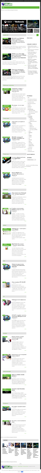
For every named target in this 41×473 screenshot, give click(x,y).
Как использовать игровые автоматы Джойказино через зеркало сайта (32, 56)
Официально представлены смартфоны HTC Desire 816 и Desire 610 (18, 265)
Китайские (30, 147)
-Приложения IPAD (32, 110)
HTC (4, 260)
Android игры (32, 119)
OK (22, 471)
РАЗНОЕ (5, 333)
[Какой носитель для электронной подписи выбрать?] (11, 445)
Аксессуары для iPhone (33, 129)
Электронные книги (31, 151)
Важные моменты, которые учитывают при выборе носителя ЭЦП (18, 338)
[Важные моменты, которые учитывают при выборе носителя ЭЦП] (5, 445)
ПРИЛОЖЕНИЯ (7, 371)
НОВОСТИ (5, 35)
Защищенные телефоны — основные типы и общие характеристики (17, 90)
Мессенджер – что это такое (18, 105)
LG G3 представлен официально (19, 299)
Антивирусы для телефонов (32, 100)
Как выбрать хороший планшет (19, 406)
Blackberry (30, 132)
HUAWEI (30, 135)
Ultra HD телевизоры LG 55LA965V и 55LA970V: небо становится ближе (18, 138)
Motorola (30, 139)
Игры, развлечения (32, 113)
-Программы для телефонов (33, 111)
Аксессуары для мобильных (32, 99)
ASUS (30, 131)
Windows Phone (31, 145)
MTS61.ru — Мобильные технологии (20, 466)
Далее (25, 49)
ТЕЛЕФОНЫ (30, 116)
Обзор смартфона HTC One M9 (18, 282)
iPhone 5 (31, 125)
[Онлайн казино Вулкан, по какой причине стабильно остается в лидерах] (17, 445)
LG (3, 296)
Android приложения (33, 121)
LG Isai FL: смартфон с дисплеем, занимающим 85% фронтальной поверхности (19, 316)
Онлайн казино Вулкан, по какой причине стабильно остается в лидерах (32, 53)
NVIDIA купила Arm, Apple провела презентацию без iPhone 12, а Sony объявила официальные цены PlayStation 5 (19, 56)
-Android (31, 118)
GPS (28, 97)
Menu (3, 7)
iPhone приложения (33, 128)
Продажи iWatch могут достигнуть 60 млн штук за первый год (18, 174)
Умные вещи (6, 118)
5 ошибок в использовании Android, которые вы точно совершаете (18, 209)
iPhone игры (32, 126)
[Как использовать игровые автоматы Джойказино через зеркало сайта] (23, 445)
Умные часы (6, 154)
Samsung (30, 142)
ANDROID (5, 189)
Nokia (30, 141)
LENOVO (30, 136)
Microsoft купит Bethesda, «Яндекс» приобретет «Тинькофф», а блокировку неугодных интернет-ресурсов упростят (18, 41)
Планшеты (5, 403)
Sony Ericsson (31, 144)
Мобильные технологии (8, 85)
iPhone (31, 123)
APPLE (4, 225)
